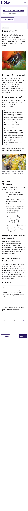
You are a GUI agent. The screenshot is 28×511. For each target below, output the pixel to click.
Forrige (7, 336)
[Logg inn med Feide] (16, 2)
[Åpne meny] (25, 2)
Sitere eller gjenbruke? (10, 320)
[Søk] (20, 2)
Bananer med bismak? (12, 97)
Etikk (4, 13)
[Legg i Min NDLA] (24, 27)
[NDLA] (5, 2)
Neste (21, 336)
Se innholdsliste (9, 19)
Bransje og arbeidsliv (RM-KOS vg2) (13, 10)
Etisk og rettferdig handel (13, 75)
